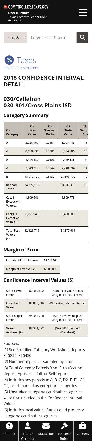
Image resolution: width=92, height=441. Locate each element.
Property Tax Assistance (21, 67)
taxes (25, 60)
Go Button (82, 37)
